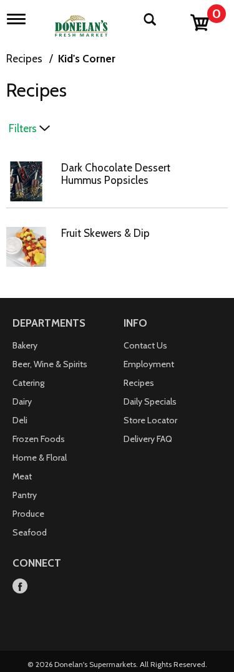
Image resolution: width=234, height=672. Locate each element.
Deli (19, 420)
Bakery (24, 345)
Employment (149, 364)
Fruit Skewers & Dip (105, 233)
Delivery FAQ (148, 439)
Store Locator (150, 420)
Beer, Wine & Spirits (49, 364)
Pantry (24, 495)
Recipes (24, 58)
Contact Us (145, 345)
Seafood (29, 532)
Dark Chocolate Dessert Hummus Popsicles (115, 173)
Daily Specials (150, 401)
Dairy (22, 401)
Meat (22, 476)
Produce (28, 514)
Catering (28, 383)
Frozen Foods (38, 439)
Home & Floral (39, 458)
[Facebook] (19, 586)
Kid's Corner (86, 58)
